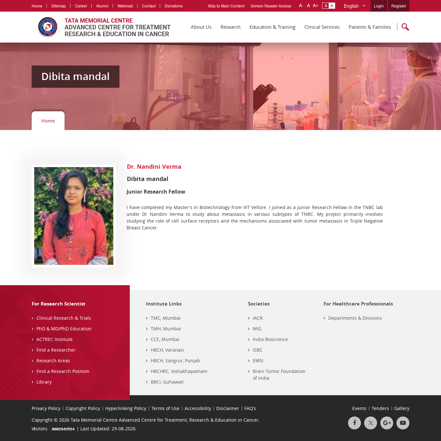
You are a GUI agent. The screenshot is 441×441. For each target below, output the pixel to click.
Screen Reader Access (271, 5)
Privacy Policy (46, 408)
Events (359, 408)
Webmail (125, 5)
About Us (201, 27)
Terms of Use (165, 408)
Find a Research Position (62, 371)
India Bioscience (270, 339)
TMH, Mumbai (166, 329)
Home (37, 5)
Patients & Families (370, 27)
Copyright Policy (83, 408)
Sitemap (58, 5)
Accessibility (198, 408)
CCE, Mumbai (165, 339)
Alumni (102, 5)
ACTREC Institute (54, 339)
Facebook (354, 422)
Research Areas (53, 360)
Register (398, 5)
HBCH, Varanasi (167, 350)
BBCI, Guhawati (167, 382)
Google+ (386, 422)
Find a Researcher (56, 350)
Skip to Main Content (226, 5)
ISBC (257, 350)
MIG (257, 329)
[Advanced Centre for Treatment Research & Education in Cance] (101, 27)
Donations (174, 5)
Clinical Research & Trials (63, 318)
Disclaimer (227, 408)
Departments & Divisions (355, 318)
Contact (149, 5)
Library (44, 382)
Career (81, 5)
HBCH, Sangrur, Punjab (175, 360)
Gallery (401, 408)
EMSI (258, 360)
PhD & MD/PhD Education (64, 329)
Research (231, 27)
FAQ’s (250, 408)
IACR (258, 318)
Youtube (402, 422)
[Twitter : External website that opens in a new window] (370, 422)
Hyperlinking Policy (125, 408)
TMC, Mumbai (166, 318)
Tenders (380, 408)
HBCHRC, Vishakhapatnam (179, 371)
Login (379, 5)
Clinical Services (322, 27)
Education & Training (272, 27)
